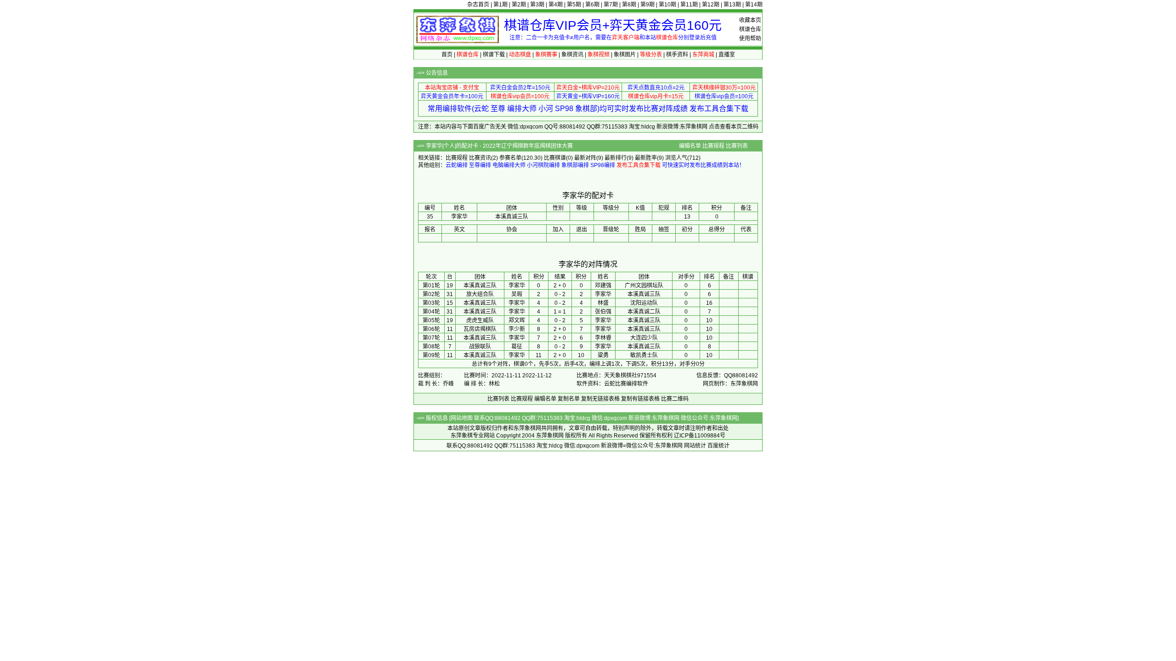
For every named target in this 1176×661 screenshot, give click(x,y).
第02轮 (431, 294)
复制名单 (569, 399)
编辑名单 (690, 146)
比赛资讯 (480, 158)
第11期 (689, 4)
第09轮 (431, 355)
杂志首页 (478, 4)
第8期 (629, 4)
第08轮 (431, 346)
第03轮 (431, 303)
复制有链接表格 (640, 399)
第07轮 (431, 338)
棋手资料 (677, 54)
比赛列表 (737, 146)
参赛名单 (510, 158)
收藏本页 (750, 20)
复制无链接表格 (600, 399)
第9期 (647, 4)
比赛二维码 (675, 399)
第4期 (555, 4)
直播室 (726, 54)
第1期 (500, 4)
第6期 (592, 4)
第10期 (667, 4)
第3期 (537, 4)
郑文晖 (517, 320)
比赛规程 (713, 146)
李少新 (517, 329)
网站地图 (462, 418)
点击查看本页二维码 (733, 126)
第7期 (611, 4)
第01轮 (431, 285)
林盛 (603, 303)
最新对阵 (585, 158)
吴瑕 (516, 294)
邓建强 (603, 285)
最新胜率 (646, 158)
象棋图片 (625, 54)
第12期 (710, 4)
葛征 (516, 346)
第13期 (732, 4)
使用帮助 (750, 38)
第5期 (574, 4)
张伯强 (603, 311)
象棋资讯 (572, 54)
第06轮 (431, 329)
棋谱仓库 (750, 29)
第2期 (519, 4)
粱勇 (603, 355)
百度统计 (718, 446)
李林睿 (603, 338)
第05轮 (431, 320)
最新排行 (616, 158)
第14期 (754, 4)
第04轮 (431, 311)
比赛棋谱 (555, 158)
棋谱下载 (494, 54)
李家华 (517, 285)
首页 (446, 54)
